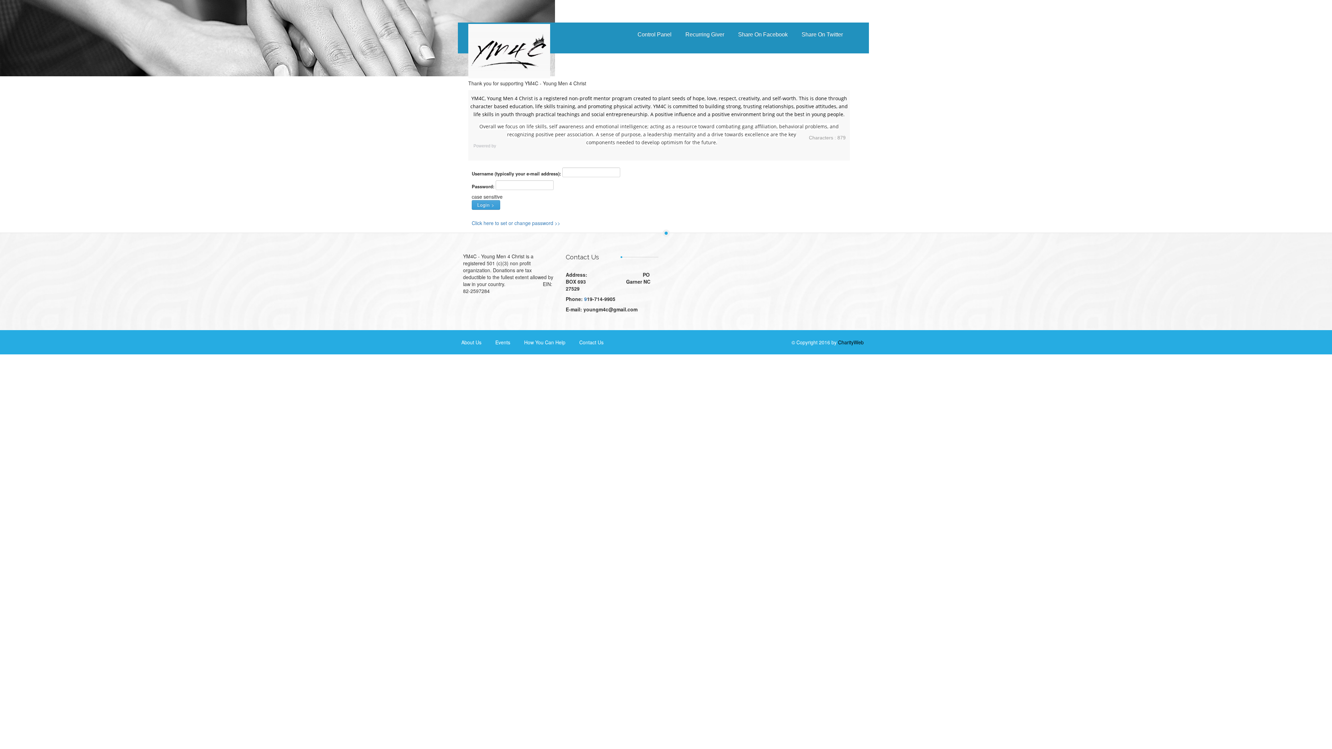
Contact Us (591, 342)
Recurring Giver (704, 34)
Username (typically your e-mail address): (516, 174)
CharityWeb (851, 342)
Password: (483, 186)
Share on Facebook (763, 34)
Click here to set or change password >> (516, 222)
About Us (471, 342)
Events (502, 342)
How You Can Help (544, 342)
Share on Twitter (822, 34)
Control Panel (655, 34)
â (470, 44)
